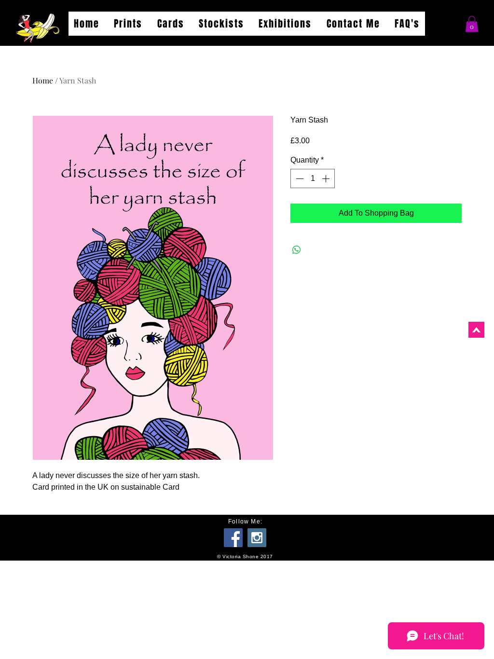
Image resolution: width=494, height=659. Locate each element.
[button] (472, 24)
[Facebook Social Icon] (233, 537)
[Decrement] (298, 178)
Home (42, 80)
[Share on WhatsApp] (296, 250)
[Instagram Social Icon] (256, 537)
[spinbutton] (312, 178)
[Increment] (326, 178)
